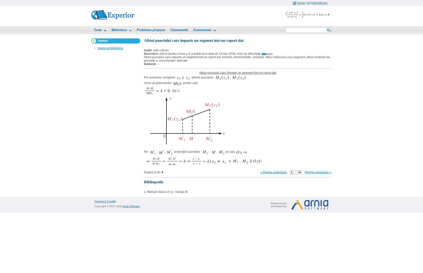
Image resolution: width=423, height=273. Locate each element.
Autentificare (319, 3)
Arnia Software (131, 206)
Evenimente (202, 30)
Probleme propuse (151, 30)
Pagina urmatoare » (318, 172)
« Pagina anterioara (273, 172)
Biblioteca (119, 30)
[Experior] (112, 19)
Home (301, 3)
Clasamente (179, 30)
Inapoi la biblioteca (110, 48)
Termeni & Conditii (105, 201)
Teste (98, 30)
